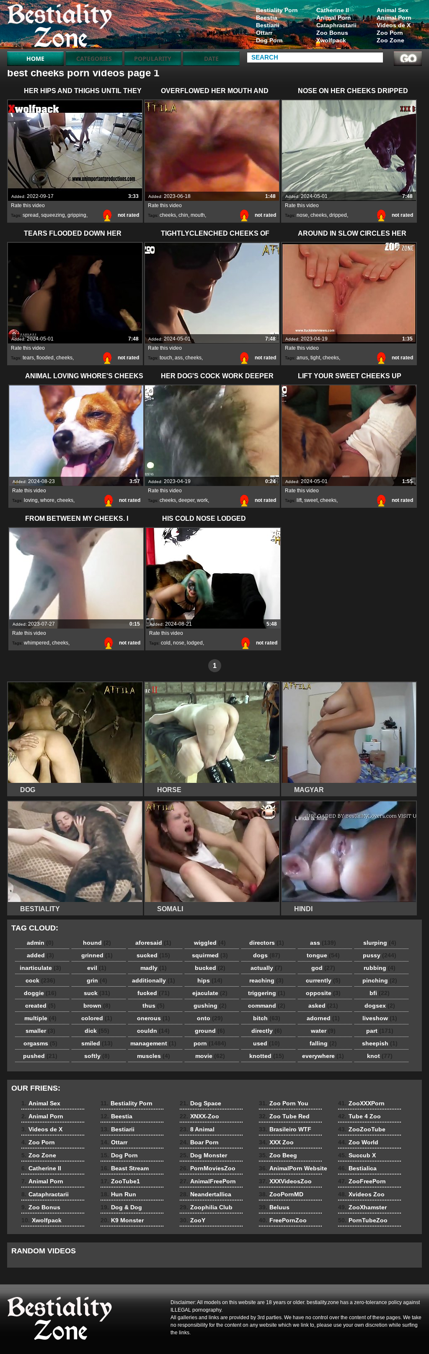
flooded (45, 358)
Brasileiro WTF (285, 1129)
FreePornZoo (283, 1220)
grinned (97, 955)
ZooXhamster (362, 1207)
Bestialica (357, 1168)
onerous (153, 1018)
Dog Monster (203, 1155)
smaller (40, 1030)
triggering (266, 993)
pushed (40, 1056)
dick (97, 1030)
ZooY (192, 1220)
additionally (153, 980)
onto (210, 1018)
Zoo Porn (390, 32)
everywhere (323, 1056)
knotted (266, 1056)
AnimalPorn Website (293, 1168)
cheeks (168, 215)
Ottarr (264, 32)
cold (166, 643)
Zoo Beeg (278, 1155)
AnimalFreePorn (208, 1181)
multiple (40, 1018)
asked (323, 1005)
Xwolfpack (331, 40)
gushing (210, 1005)
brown (97, 1005)
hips (209, 980)
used (266, 1043)
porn (210, 1043)
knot (380, 1056)
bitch (266, 1018)
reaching (266, 980)
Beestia (266, 17)
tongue (323, 955)
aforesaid (153, 942)
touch (166, 358)
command (266, 1005)
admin (40, 942)
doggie (40, 993)
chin (183, 215)
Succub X (357, 1155)
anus (302, 358)
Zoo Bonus (332, 32)
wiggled (210, 942)
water (323, 1030)
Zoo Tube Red (284, 1116)
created (40, 1005)
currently (323, 980)
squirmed (210, 955)
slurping (379, 942)
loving (31, 500)
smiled (97, 1043)
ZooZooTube (361, 1129)
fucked (153, 993)
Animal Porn (394, 17)
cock (40, 980)
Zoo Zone (390, 40)
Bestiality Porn (277, 10)
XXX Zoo (276, 1142)
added (40, 955)
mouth (198, 215)
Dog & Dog (121, 1207)
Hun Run (118, 1194)
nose (302, 215)
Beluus (274, 1207)
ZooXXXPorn (361, 1103)
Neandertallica (205, 1194)
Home (35, 58)
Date (211, 58)
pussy (379, 955)
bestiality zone (60, 26)
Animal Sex (392, 10)
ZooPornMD (281, 1194)
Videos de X (394, 25)
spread (31, 215)
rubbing (379, 967)
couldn (153, 1030)
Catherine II (332, 10)
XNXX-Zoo (199, 1116)
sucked (153, 955)
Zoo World (358, 1142)
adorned (323, 1018)
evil (96, 967)
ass (179, 358)
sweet (311, 500)
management (153, 1043)
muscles (153, 1056)
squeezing (53, 215)
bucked (210, 967)
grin (97, 980)
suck (97, 993)
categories (94, 58)
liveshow (379, 1018)
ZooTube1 (120, 1181)
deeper (186, 500)
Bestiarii (267, 25)
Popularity (152, 58)
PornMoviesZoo (207, 1168)
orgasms (40, 1043)
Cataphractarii (336, 25)
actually (266, 967)
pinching (379, 980)
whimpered (36, 643)
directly (266, 1030)
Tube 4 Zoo (359, 1116)
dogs (266, 955)
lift (299, 500)
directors (266, 942)
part (379, 1030)
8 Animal (197, 1129)
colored (96, 1018)
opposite (323, 993)
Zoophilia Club (206, 1207)
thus (153, 1005)
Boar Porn (199, 1142)
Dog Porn (269, 40)
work (202, 500)
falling (323, 1043)
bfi (380, 993)
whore (47, 500)
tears (28, 358)
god (323, 967)
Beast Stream (125, 1168)
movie (210, 1056)
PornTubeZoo (363, 1220)
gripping (76, 215)
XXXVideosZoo (285, 1181)
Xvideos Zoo (361, 1194)
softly (97, 1056)
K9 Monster (122, 1220)
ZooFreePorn (362, 1181)
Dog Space (200, 1103)
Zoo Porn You (283, 1103)
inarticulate (40, 967)
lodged (195, 643)
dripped (338, 215)
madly (153, 967)
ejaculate (209, 993)
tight (315, 358)
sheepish (380, 1043)
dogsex (379, 1005)
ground (210, 1030)
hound (97, 942)
